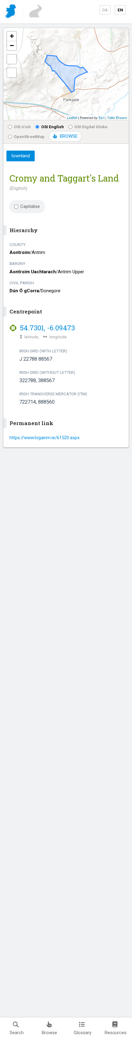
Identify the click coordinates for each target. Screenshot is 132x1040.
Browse (49, 1032)
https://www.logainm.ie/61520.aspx (45, 437)
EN (120, 9)
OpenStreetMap (29, 136)
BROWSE (69, 136)
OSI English (52, 126)
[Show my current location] (11, 72)
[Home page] (11, 12)
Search (17, 1032)
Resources (115, 1032)
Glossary (82, 1032)
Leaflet (72, 117)
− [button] (12, 45)
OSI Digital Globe (90, 126)
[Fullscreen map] (11, 59)
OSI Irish (22, 126)
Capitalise (30, 206)
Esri (101, 117)
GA (105, 9)
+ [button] (12, 36)
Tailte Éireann (117, 117)
